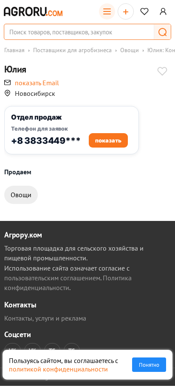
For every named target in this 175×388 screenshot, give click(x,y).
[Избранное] (144, 11)
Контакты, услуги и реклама (45, 318)
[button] (162, 31)
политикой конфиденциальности (58, 369)
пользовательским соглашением (52, 278)
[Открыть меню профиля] (163, 11)
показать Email (37, 82)
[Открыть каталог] (107, 11)
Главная (14, 50)
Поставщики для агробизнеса (72, 50)
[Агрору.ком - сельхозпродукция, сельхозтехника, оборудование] (33, 11)
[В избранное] (162, 72)
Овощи (129, 50)
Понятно (149, 364)
